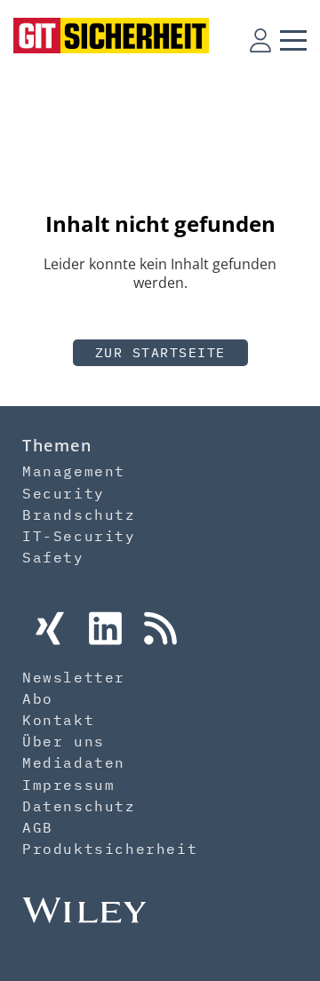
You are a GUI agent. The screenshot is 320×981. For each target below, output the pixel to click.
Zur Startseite (160, 352)
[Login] (260, 40)
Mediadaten (73, 762)
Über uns (63, 741)
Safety (53, 557)
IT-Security (79, 536)
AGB (37, 827)
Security (63, 493)
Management (73, 471)
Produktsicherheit (109, 848)
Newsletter (73, 677)
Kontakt (58, 720)
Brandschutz (79, 514)
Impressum (68, 785)
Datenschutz (79, 806)
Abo (37, 698)
